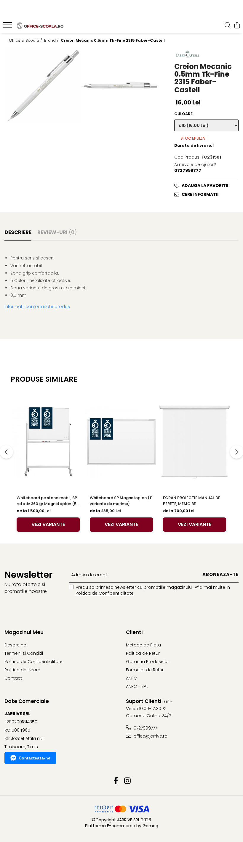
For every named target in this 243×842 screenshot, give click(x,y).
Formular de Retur (145, 670)
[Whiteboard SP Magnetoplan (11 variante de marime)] (121, 442)
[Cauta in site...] (228, 25)
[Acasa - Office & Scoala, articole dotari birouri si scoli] (40, 25)
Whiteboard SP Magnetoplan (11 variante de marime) (121, 501)
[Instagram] (127, 781)
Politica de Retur (143, 653)
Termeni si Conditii (23, 653)
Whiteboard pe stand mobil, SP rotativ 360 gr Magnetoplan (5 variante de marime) (47, 501)
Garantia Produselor (147, 661)
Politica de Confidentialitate (105, 593)
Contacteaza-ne (34, 758)
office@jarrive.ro (149, 736)
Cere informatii (200, 194)
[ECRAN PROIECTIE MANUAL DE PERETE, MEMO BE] (195, 442)
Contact (13, 678)
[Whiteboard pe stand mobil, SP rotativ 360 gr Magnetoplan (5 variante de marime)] (48, 442)
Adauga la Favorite (205, 185)
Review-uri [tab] (57, 232)
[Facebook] (116, 781)
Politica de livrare (22, 670)
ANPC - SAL (137, 686)
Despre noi (15, 645)
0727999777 (144, 728)
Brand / (52, 40)
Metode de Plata (143, 645)
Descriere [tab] (17, 232)
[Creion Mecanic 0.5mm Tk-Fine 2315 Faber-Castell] (42, 85)
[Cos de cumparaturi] (237, 25)
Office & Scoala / (26, 40)
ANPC (131, 678)
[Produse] (8, 26)
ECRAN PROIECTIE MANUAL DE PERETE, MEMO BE (191, 501)
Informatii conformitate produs (37, 306)
